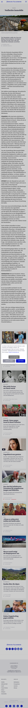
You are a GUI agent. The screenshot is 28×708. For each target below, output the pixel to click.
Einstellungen (9, 361)
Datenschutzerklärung (14, 352)
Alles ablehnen (14, 357)
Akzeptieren (21, 361)
